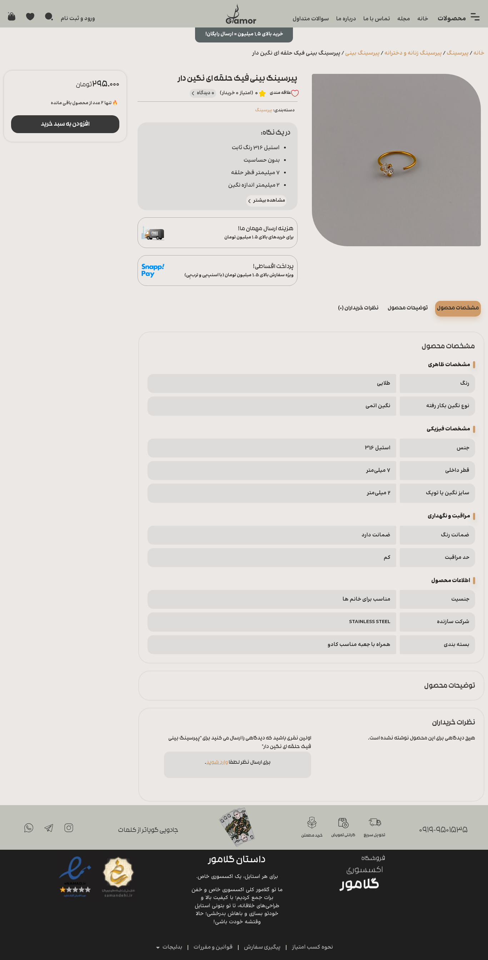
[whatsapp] (29, 828)
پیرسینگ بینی (362, 53)
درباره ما (346, 19)
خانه (422, 19)
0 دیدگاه (206, 93)
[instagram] (69, 828)
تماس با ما (376, 19)
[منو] (475, 16)
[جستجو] (49, 16)
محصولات (452, 19)
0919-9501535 (443, 831)
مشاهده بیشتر (269, 200)
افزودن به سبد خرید (65, 124)
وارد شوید (217, 763)
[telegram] (49, 828)
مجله (403, 19)
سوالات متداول (311, 19)
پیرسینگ (458, 53)
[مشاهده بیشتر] (250, 201)
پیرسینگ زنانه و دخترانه (413, 53)
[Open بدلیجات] (158, 947)
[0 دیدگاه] (193, 93)
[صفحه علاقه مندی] (30, 16)
